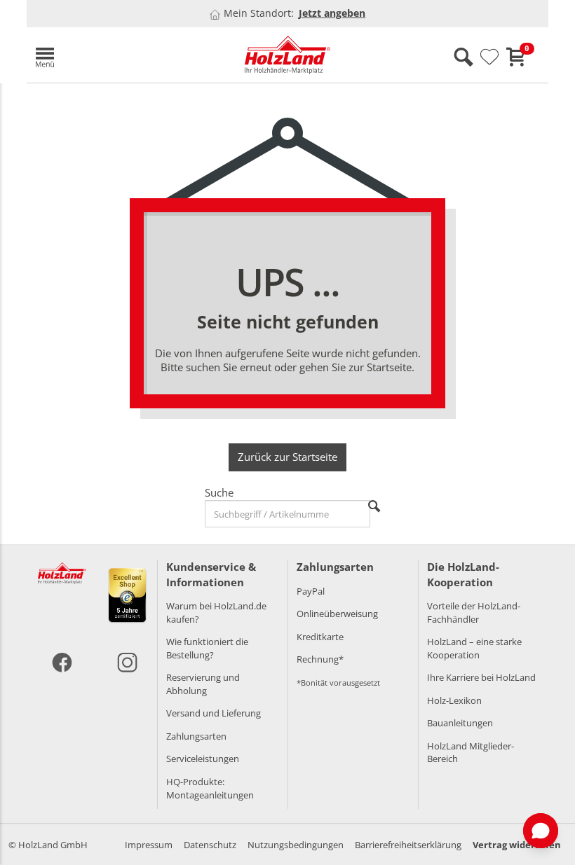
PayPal (311, 591)
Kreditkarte (320, 636)
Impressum (148, 844)
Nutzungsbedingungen (296, 844)
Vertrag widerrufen (517, 844)
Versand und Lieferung (213, 713)
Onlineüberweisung (337, 613)
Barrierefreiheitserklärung (408, 844)
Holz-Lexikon (454, 700)
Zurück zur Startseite (287, 457)
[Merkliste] (489, 57)
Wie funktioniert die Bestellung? (207, 648)
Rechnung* (320, 659)
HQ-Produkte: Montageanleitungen (210, 788)
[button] (111, 55)
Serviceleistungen (202, 758)
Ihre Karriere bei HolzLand (481, 677)
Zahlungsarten (196, 736)
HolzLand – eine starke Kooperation (474, 648)
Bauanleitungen (460, 723)
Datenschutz (210, 844)
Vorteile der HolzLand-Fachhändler (473, 612)
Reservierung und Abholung (203, 684)
